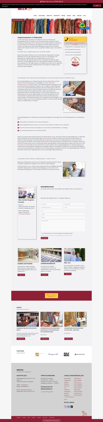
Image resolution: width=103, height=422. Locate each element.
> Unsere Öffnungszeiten (47, 391)
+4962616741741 (78, 393)
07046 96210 (73, 40)
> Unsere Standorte (69, 397)
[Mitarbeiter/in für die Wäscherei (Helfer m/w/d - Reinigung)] (75, 319)
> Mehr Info (21, 275)
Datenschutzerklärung (54, 233)
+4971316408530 (78, 384)
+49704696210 (24, 385)
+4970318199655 (78, 391)
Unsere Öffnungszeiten (18, 20)
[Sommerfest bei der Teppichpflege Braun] (28, 319)
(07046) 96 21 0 (51, 296)
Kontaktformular (31, 391)
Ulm (65, 387)
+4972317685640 (78, 386)
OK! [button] (97, 5)
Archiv (65, 399)
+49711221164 (77, 382)
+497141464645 (77, 380)
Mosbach (66, 393)
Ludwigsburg (67, 380)
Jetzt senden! (44, 238)
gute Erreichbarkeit (46, 138)
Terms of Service (67, 235)
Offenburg (66, 389)
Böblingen (66, 395)
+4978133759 (77, 389)
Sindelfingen (67, 391)
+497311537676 (77, 387)
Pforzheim (66, 386)
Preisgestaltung (21, 145)
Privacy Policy (60, 235)
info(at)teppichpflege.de (24, 214)
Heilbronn (66, 384)
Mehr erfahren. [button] (5, 6)
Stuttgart (66, 382)
